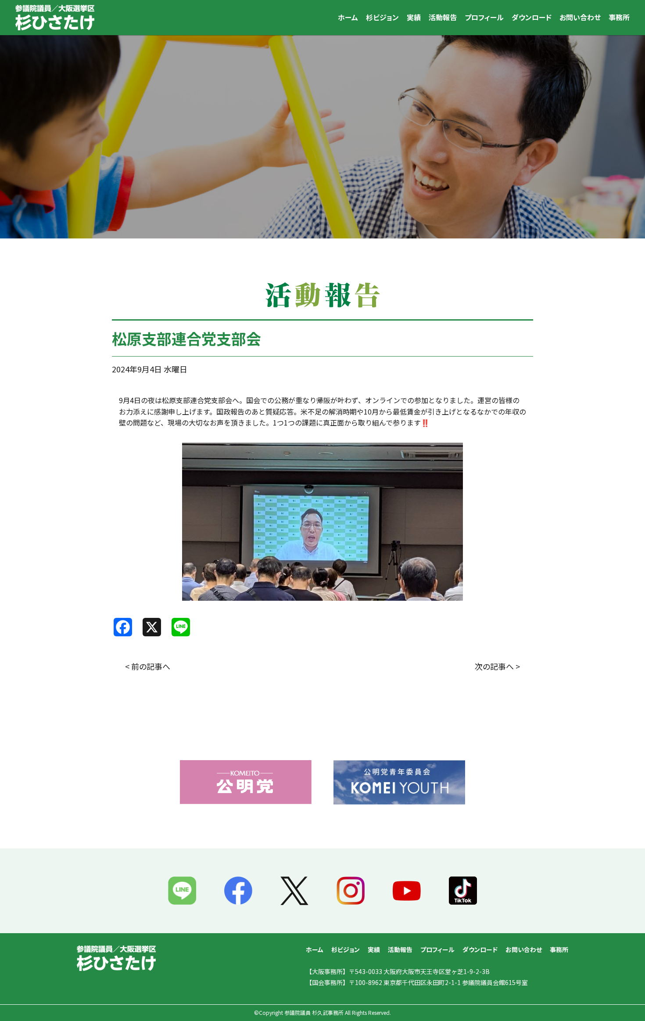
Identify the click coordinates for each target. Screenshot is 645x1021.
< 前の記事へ (147, 666)
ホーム (348, 17)
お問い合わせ (580, 17)
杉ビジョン (382, 17)
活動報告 (443, 17)
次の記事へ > (497, 666)
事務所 (619, 17)
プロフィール (484, 17)
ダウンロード (532, 17)
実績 (414, 17)
